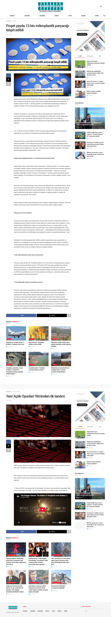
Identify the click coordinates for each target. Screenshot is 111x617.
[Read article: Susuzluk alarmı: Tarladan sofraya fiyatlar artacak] (39, 359)
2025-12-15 (9, 594)
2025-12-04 (54, 590)
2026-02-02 (32, 566)
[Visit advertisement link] (90, 36)
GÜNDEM (27, 15)
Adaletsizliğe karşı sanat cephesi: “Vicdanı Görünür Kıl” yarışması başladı (95, 134)
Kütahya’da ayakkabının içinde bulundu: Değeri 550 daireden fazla (95, 73)
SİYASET (12, 15)
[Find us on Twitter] (101, 6)
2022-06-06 (9, 34)
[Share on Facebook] (8, 75)
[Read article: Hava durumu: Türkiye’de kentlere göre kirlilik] (39, 333)
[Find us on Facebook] (97, 6)
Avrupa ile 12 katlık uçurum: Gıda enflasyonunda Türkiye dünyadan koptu (95, 144)
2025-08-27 (9, 376)
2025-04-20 (54, 374)
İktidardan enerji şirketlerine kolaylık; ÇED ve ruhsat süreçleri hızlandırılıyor (60, 370)
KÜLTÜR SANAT (16, 391)
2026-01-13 (9, 346)
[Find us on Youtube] (104, 6)
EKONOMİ (42, 15)
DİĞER (97, 15)
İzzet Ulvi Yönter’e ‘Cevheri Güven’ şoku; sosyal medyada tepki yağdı (96, 83)
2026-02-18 (9, 566)
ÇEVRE (14, 21)
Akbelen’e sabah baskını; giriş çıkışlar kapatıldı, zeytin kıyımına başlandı (61, 344)
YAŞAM (83, 15)
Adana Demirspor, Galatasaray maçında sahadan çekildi (96, 63)
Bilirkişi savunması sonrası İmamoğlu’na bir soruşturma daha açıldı (95, 154)
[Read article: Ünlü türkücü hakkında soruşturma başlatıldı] (61, 577)
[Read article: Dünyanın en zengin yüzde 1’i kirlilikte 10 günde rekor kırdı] (16, 333)
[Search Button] (104, 15)
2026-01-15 (54, 566)
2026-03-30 (79, 127)
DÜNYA (57, 15)
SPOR (70, 15)
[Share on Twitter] (8, 80)
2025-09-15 (54, 348)
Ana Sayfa (8, 21)
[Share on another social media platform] (8, 84)
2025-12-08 (32, 346)
